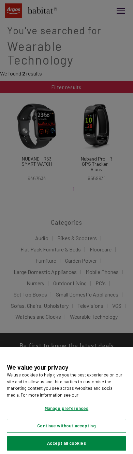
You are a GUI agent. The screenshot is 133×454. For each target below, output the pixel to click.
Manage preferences (66, 408)
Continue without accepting (66, 425)
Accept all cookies (66, 443)
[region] (66, 400)
